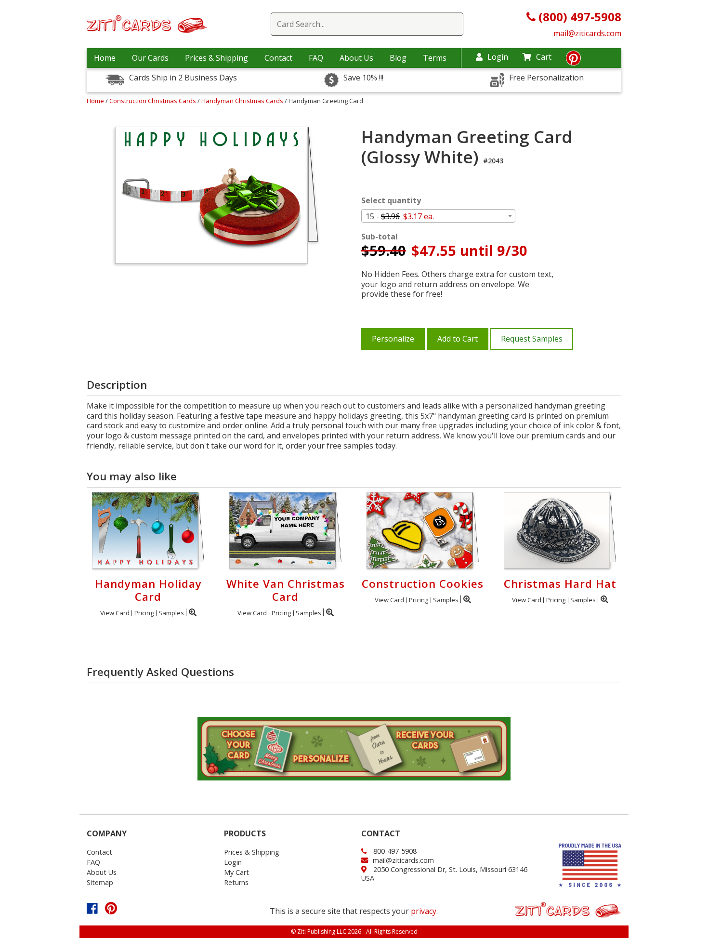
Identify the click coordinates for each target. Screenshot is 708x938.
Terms (434, 58)
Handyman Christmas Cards (243, 100)
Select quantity (391, 200)
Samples (171, 612)
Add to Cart (457, 338)
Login (497, 57)
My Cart (236, 872)
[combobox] (438, 216)
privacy (423, 911)
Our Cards (150, 58)
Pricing (144, 612)
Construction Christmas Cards (153, 100)
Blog (398, 58)
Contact (278, 58)
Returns (236, 882)
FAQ (316, 58)
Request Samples (532, 338)
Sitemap (100, 882)
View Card (115, 612)
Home (105, 58)
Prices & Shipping (216, 58)
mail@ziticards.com (587, 33)
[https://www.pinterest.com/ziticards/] (573, 60)
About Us (356, 58)
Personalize (393, 338)
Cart (543, 57)
